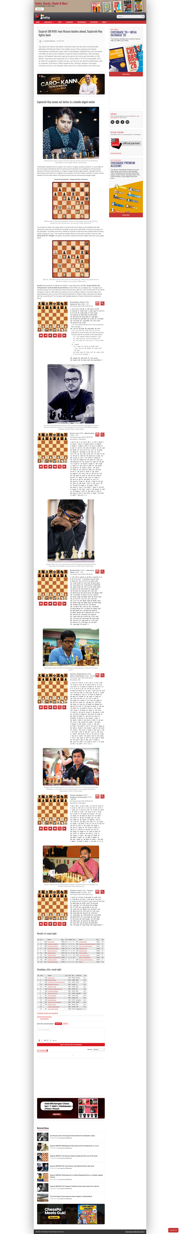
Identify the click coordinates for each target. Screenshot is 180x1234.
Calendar (69, 22)
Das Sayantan (83, 953)
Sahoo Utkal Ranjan (84, 957)
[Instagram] (127, 122)
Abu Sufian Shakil (53, 962)
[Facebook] (122, 122)
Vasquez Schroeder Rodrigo (87, 944)
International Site (116, 153)
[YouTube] (117, 122)
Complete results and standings (47, 1013)
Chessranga (81, 22)
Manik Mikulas (52, 953)
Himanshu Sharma (53, 944)
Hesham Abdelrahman (54, 957)
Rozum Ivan (51, 942)
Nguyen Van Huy (52, 950)
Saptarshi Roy (83, 948)
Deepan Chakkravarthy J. (86, 959)
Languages (48, 22)
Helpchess (94, 22)
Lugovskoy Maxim (84, 955)
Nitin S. (81, 962)
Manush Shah (83, 942)
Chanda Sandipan (53, 946)
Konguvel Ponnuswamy (85, 946)
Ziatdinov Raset (52, 959)
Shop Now (126, 74)
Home (38, 22)
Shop (60, 22)
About (104, 22)
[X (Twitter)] (112, 122)
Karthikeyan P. (83, 950)
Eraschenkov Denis (53, 948)
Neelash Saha (52, 955)
